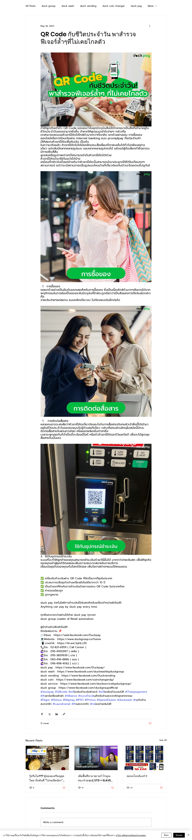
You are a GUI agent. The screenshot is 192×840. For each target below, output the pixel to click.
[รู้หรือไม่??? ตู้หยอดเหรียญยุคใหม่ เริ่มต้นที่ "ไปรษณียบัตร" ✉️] (47, 758)
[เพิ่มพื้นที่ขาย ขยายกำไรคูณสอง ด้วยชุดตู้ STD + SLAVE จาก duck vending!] (96, 758)
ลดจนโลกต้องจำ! (137, 776)
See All (162, 740)
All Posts (31, 6)
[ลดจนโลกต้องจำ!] (144, 758)
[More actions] (150, 26)
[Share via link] (64, 714)
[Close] (188, 835)
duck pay (136, 6)
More (151, 6)
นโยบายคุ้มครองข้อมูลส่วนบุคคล (131, 835)
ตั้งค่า (166, 835)
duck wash (68, 6)
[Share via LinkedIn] (56, 714)
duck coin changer (113, 6)
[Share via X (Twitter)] (49, 714)
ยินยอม (179, 835)
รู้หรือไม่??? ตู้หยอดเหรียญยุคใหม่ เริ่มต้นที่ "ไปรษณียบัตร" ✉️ (46, 778)
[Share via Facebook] (41, 714)
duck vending (88, 6)
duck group (49, 6)
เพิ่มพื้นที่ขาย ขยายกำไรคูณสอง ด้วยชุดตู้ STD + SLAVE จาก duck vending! (94, 778)
